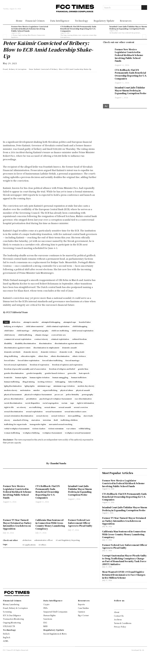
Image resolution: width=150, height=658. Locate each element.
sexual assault (65, 407)
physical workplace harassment (38, 394)
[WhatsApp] (6, 77)
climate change (41, 335)
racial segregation (51, 403)
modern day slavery (86, 386)
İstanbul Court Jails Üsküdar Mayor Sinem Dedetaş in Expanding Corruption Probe (128, 27)
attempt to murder (31, 322)
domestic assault (69, 347)
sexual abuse (50, 407)
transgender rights (38, 424)
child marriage (23, 330)
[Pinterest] (33, 77)
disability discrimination (25, 343)
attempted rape (69, 322)
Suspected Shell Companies (55, 611)
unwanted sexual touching (60, 424)
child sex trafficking (60, 330)
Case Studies (83, 608)
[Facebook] (26, 77)
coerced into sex (58, 335)
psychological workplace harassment (56, 399)
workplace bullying (31, 433)
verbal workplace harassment (16, 428)
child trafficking (25, 335)
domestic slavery (30, 352)
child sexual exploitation (82, 330)
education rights (28, 356)
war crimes (71, 428)
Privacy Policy (120, 626)
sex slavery (21, 407)
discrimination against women (17, 347)
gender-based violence (55, 373)
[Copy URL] (39, 77)
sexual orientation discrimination (18, 416)
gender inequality (34, 373)
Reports (81, 604)
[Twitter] (19, 77)
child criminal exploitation (57, 326)
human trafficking (12, 381)
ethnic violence (79, 356)
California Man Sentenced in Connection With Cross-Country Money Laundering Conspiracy (50, 524)
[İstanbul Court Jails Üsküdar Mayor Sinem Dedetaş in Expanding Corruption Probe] (104, 28)
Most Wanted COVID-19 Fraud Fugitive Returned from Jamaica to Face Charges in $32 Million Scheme (123, 574)
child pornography (40, 330)
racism (64, 403)
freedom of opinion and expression (67, 364)
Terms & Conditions (122, 623)
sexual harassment (54, 411)
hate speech (84, 373)
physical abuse (66, 390)
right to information (85, 403)
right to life (9, 407)
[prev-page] (5, 36)
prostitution (31, 399)
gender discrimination (14, 373)
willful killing (84, 428)
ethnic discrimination (60, 356)
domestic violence (49, 352)
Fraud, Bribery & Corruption (15, 69)
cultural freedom (79, 339)
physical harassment (13, 394)
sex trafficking (35, 407)
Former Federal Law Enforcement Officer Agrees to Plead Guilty (80, 522)
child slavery (9, 335)
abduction (15, 322)
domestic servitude (12, 352)
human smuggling (60, 377)
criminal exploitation (60, 339)
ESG (45, 622)
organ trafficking (50, 390)
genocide (72, 373)
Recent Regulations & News (55, 633)
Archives (118, 619)
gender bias (83, 369)
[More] (46, 77)
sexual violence (58, 416)
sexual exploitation (34, 411)
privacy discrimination (13, 399)
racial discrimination (13, 403)
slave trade (88, 416)
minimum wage (44, 386)
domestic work (65, 352)
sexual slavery (42, 416)
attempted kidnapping (50, 322)
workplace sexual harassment (78, 433)
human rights (21, 377)
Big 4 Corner (83, 615)
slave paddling (74, 416)
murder (36, 390)
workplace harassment (52, 433)
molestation (25, 390)
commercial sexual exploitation (17, 339)
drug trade (79, 352)
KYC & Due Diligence (12, 615)
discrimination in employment (46, 347)
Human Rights (49, 615)
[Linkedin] (13, 77)
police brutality (72, 394)
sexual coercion (81, 407)
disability (8, 343)
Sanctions (47, 619)
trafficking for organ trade (15, 424)
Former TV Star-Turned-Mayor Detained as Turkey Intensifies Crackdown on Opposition (17, 524)
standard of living (20, 420)
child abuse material (34, 326)
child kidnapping (79, 326)
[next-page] (144, 36)
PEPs (45, 608)
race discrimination (83, 399)
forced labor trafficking (52, 360)
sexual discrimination (13, 411)
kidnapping (60, 381)
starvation (35, 420)
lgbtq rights (30, 386)
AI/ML (5, 641)
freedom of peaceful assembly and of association (25, 369)
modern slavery (10, 390)
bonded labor (85, 322)
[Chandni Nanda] (42, 463)
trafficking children (69, 420)
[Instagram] (119, 605)
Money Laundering (11, 604)
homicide (8, 377)
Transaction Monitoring (13, 619)
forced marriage (72, 360)
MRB (45, 626)
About (116, 612)
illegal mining (29, 381)
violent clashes (38, 428)
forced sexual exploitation (15, 364)
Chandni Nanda (58, 463)
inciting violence (45, 381)
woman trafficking (12, 433)
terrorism (47, 420)
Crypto (46, 604)
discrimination (45, 343)
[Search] (144, 7)
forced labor (9, 360)
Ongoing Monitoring (12, 622)
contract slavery (41, 339)
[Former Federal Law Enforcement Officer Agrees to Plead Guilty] (83, 511)
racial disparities (32, 403)
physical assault (83, 390)
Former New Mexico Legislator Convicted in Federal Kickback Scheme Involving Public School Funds (29, 28)
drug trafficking (11, 356)
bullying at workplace (13, 326)
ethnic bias (43, 356)
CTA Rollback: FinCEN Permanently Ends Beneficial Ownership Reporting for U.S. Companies (78, 28)
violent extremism (55, 428)
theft (56, 420)
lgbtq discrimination (13, 386)
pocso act (59, 394)
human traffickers (78, 377)
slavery (7, 420)
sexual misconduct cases (75, 411)
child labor (9, 330)
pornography (87, 394)
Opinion (81, 611)
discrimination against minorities (69, 343)
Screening (7, 611)
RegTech (6, 637)
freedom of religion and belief (62, 369)
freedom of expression (39, 364)
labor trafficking (75, 381)
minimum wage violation (64, 386)
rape (72, 403)
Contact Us (118, 616)
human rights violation (40, 377)
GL (143, 650)
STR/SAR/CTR (9, 626)
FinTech (6, 633)
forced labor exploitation (28, 360)
